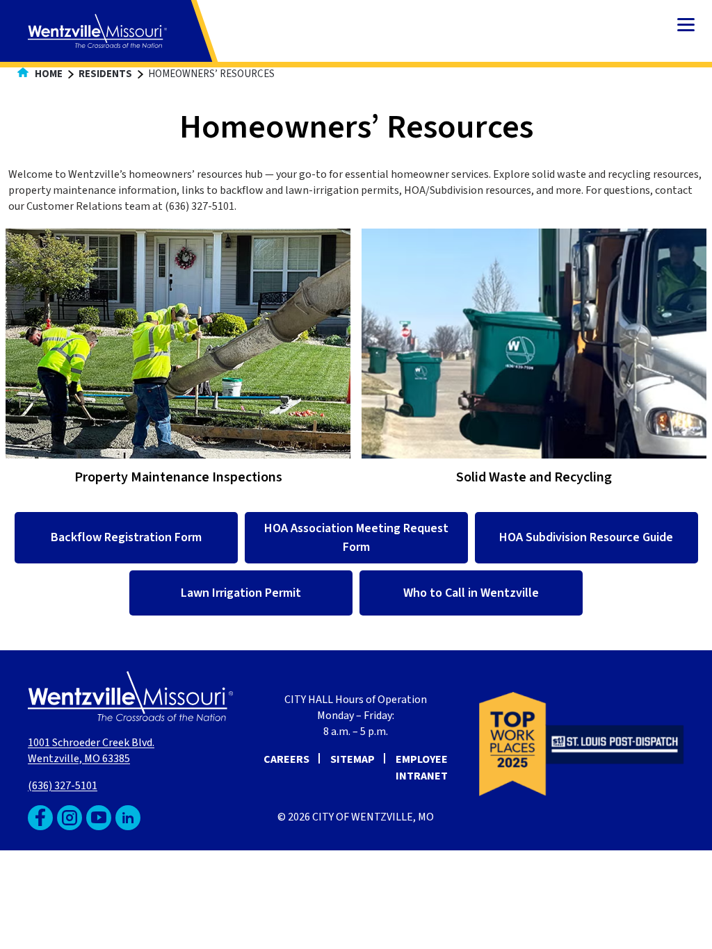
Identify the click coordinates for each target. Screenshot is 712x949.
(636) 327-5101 (62, 785)
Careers (286, 759)
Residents (105, 74)
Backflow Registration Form (126, 537)
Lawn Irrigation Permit (241, 593)
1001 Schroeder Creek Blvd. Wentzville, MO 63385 (91, 750)
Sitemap (352, 759)
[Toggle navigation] (686, 26)
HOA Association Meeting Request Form (356, 538)
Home (48, 74)
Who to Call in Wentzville (471, 593)
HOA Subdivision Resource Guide (586, 537)
